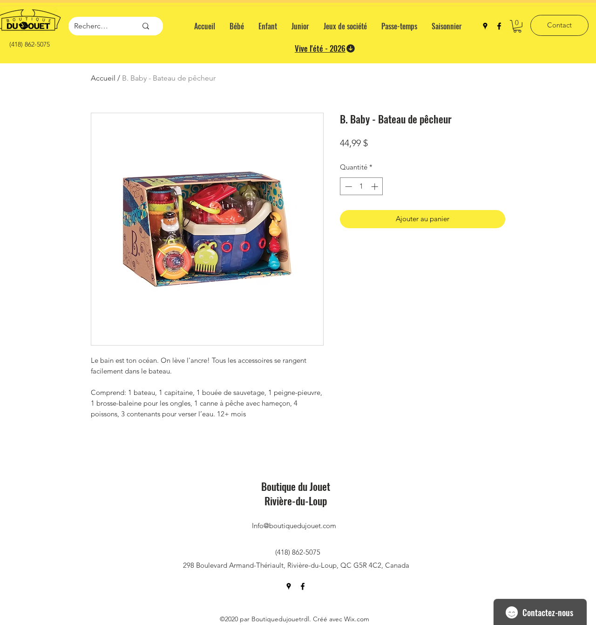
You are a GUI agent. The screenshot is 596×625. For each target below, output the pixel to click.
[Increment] (375, 186)
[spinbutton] (361, 186)
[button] (517, 26)
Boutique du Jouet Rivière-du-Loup (295, 493)
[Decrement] (347, 186)
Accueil (103, 78)
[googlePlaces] (485, 26)
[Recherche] (146, 26)
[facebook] (499, 26)
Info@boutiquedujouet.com (294, 525)
